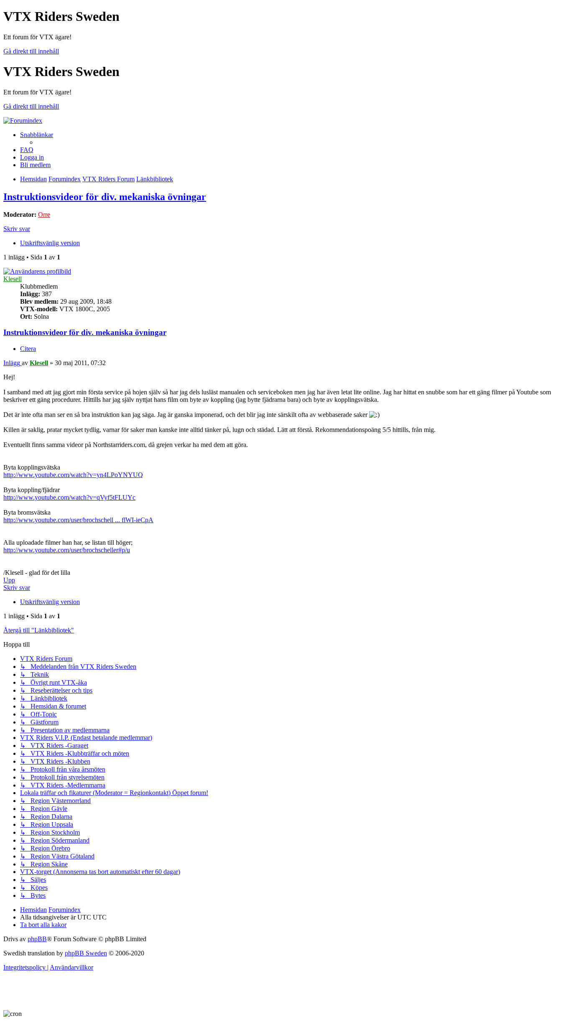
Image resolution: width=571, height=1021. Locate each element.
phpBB (37, 938)
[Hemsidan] (22, 120)
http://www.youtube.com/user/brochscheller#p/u (66, 550)
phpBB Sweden (86, 953)
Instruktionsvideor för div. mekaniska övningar (104, 196)
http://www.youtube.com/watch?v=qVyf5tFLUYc (69, 497)
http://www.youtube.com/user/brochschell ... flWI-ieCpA (78, 519)
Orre (44, 214)
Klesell (12, 278)
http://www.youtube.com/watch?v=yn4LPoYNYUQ (73, 474)
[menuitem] (26, 149)
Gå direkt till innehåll (31, 51)
